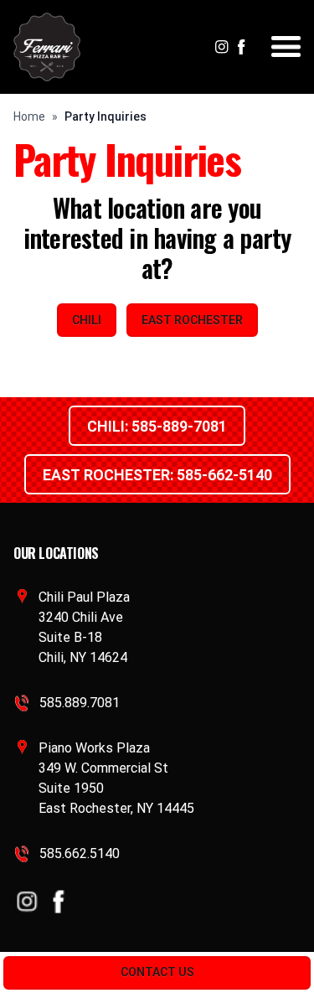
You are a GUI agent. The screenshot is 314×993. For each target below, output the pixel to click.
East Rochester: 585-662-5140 (157, 475)
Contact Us (157, 972)
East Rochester (192, 320)
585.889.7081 (79, 703)
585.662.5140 (79, 853)
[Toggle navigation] (286, 46)
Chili (86, 320)
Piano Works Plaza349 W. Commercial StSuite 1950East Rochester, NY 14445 (116, 778)
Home (29, 116)
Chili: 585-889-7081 (157, 426)
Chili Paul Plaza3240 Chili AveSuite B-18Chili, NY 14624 (84, 627)
